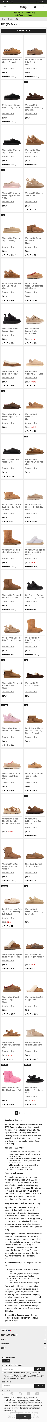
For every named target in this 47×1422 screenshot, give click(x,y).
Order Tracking (8, 2)
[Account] (35, 7)
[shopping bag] (43, 7)
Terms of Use (30, 1375)
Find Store (39, 1386)
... (24, 1113)
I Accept (23, 1417)
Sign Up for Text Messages (12, 1365)
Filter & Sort (24, 31)
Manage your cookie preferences (21, 1400)
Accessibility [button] (40, 2)
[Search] (12, 7)
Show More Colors (8, 68)
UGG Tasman (13, 1169)
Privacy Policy (40, 1375)
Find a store (6, 1382)
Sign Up (6, 1360)
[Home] (24, 7)
